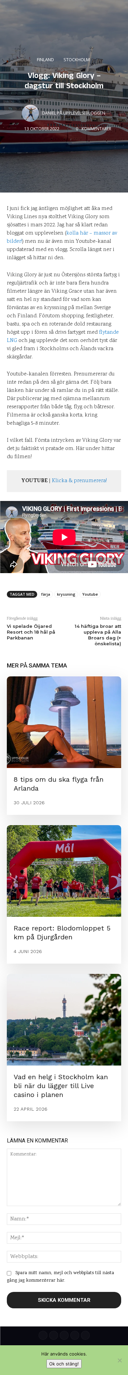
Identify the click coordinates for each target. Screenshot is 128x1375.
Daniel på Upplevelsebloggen (73, 113)
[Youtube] (43, 1335)
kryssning (66, 594)
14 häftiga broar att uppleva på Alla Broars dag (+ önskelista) (98, 634)
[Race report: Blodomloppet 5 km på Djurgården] (64, 871)
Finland (45, 59)
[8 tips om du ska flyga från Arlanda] (64, 722)
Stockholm (76, 59)
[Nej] (119, 1360)
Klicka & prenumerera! (79, 481)
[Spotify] (53, 1335)
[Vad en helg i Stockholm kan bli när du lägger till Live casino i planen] (64, 1020)
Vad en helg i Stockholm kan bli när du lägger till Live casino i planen (61, 1086)
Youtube (90, 594)
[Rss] (85, 1335)
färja (45, 594)
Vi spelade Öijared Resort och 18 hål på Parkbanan (31, 631)
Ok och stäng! (64, 1363)
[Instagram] (64, 1335)
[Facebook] (74, 1335)
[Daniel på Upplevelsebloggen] (31, 113)
